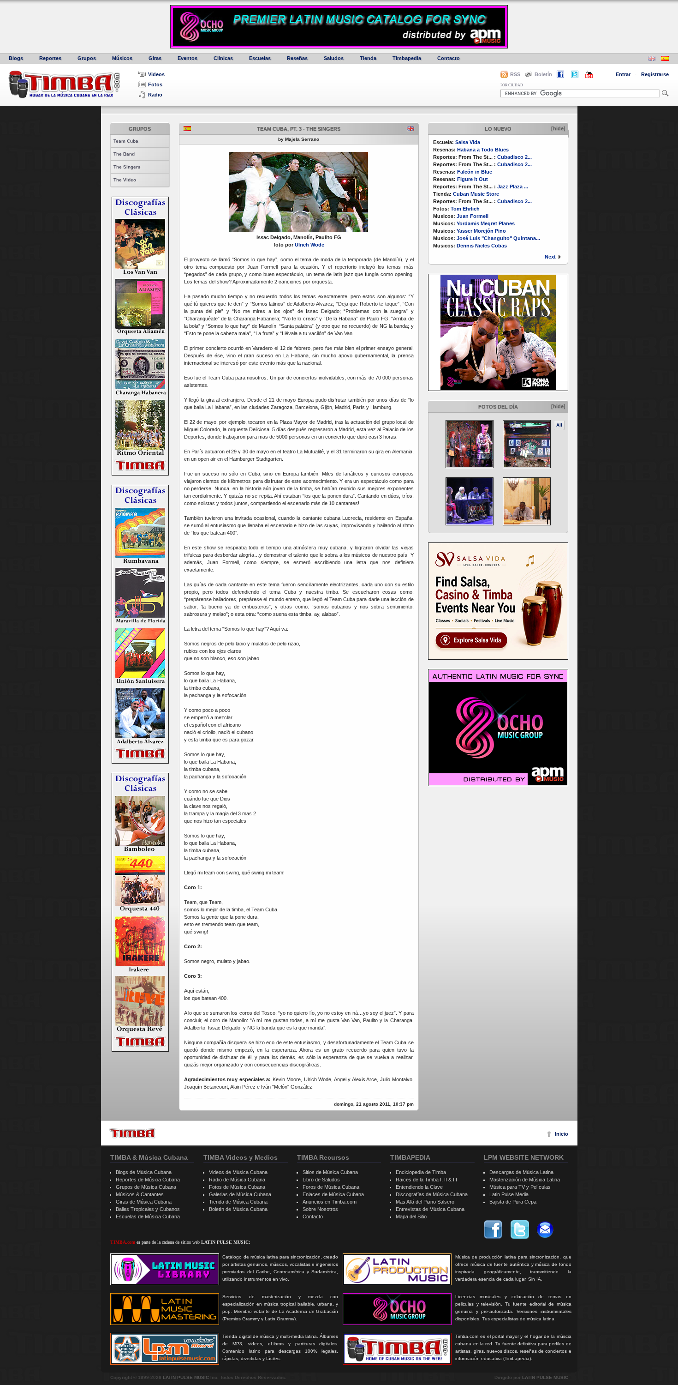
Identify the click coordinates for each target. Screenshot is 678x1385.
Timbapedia (407, 58)
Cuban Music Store (476, 194)
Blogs (16, 58)
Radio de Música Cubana (237, 1179)
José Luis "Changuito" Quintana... (498, 238)
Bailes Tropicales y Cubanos (148, 1209)
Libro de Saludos (321, 1179)
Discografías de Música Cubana (432, 1194)
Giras (155, 58)
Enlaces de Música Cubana (333, 1194)
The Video (124, 179)
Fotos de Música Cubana (237, 1187)
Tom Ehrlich (465, 208)
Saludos (334, 58)
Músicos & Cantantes (140, 1194)
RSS (515, 74)
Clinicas (223, 58)
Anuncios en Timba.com (330, 1201)
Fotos (155, 84)
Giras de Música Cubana (144, 1201)
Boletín (543, 74)
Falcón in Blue (474, 172)
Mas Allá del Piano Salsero (425, 1201)
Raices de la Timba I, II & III (426, 1179)
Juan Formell (472, 216)
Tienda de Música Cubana (238, 1201)
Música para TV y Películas (520, 1187)
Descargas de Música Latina (521, 1172)
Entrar (623, 74)
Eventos (187, 58)
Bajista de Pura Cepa (512, 1201)
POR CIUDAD (511, 85)
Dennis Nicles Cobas (482, 245)
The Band (124, 154)
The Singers (127, 166)
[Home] (132, 1133)
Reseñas (297, 58)
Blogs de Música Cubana (144, 1172)
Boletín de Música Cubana (238, 1209)
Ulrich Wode (309, 244)
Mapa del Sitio (411, 1216)
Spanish (187, 128)
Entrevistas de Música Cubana (430, 1209)
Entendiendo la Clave (419, 1187)
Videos (156, 74)
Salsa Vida (467, 142)
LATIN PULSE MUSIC (186, 1377)
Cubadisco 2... (514, 157)
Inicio (561, 1134)
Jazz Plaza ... (512, 186)
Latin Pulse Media (509, 1194)
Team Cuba (125, 141)
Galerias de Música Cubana (240, 1194)
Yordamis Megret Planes (486, 223)
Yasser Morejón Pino (481, 231)
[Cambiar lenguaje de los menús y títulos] (665, 59)
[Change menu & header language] (651, 59)
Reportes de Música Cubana (148, 1179)
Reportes (50, 58)
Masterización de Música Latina (524, 1179)
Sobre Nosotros (320, 1209)
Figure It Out (472, 179)
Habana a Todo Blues (483, 149)
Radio (155, 94)
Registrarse (655, 74)
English (410, 128)
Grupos (86, 58)
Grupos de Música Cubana (146, 1187)
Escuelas (260, 58)
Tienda (368, 58)
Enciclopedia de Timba (421, 1172)
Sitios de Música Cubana (330, 1172)
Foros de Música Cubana (331, 1187)
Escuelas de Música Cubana (148, 1216)
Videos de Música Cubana (238, 1172)
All (559, 425)
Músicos (122, 58)
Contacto (448, 58)
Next (550, 256)
